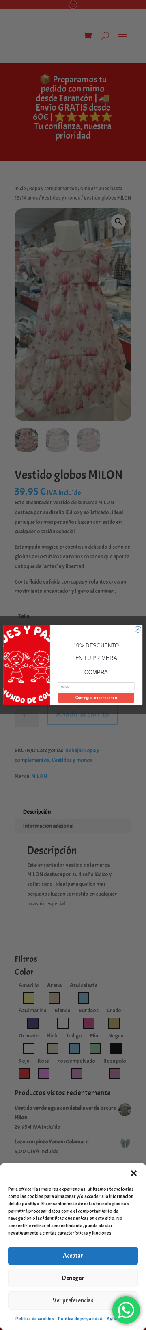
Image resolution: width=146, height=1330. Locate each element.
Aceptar (73, 1256)
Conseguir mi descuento (96, 698)
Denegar (73, 1278)
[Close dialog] (138, 629)
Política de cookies (34, 1318)
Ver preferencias (73, 1300)
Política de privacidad (80, 1318)
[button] (134, 1173)
